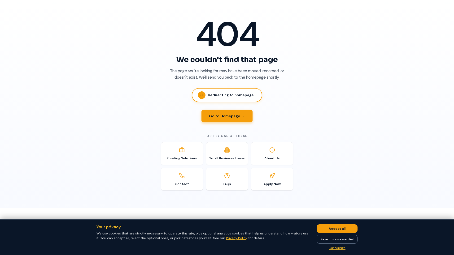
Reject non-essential (337, 239)
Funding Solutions (182, 158)
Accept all (337, 228)
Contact (182, 184)
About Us (272, 158)
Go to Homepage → (227, 116)
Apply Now (272, 184)
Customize (337, 248)
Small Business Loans (227, 158)
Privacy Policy (236, 238)
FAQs (227, 184)
